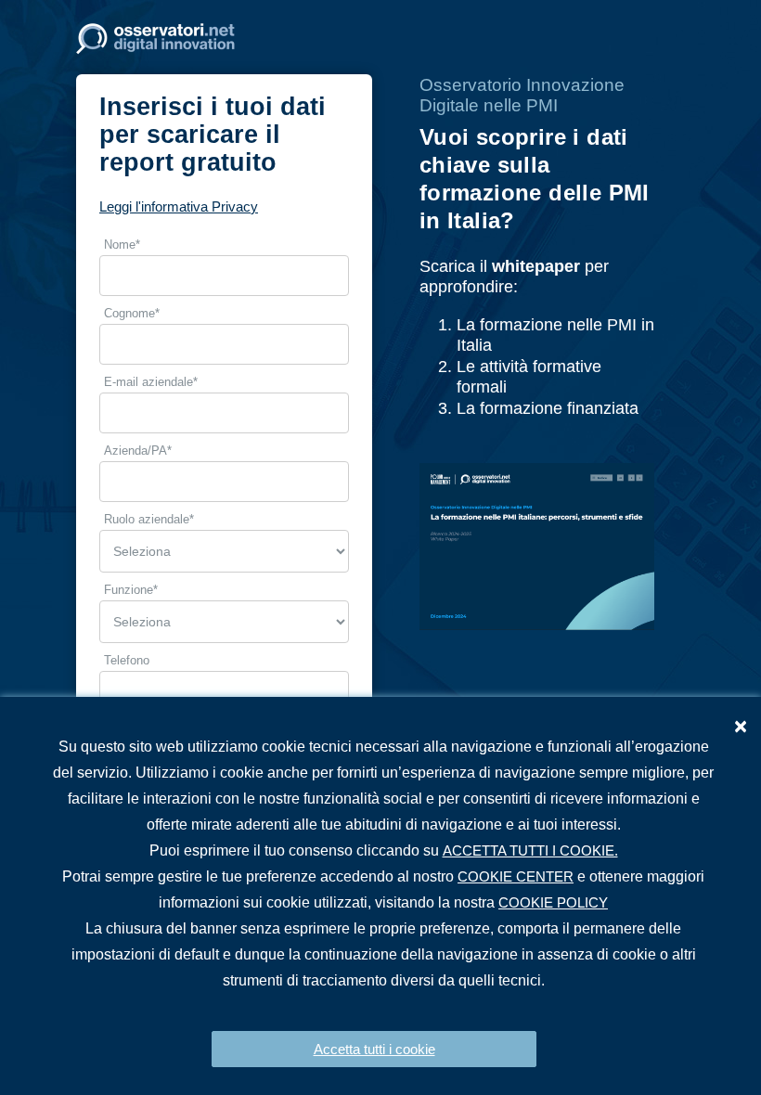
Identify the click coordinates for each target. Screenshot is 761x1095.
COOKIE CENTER (516, 876)
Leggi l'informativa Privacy (178, 206)
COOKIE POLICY (553, 902)
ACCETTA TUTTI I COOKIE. (530, 850)
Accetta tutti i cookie (374, 1049)
